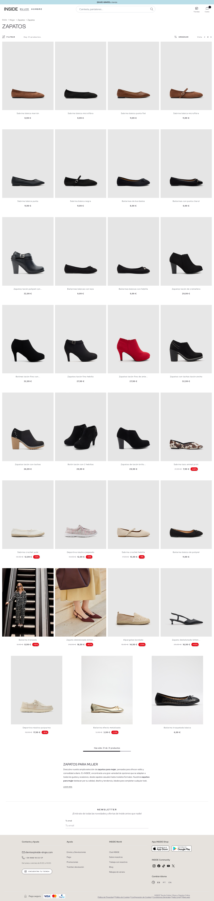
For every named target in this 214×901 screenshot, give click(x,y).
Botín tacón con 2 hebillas (81, 464)
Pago (69, 857)
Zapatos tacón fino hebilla (81, 376)
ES (159, 882)
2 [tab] (6, 44)
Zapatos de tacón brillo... (133, 464)
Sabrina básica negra (80, 201)
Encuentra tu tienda (38, 871)
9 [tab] (69, 570)
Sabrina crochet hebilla (133, 552)
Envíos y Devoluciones (76, 852)
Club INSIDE (114, 852)
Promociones (72, 862)
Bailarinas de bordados (133, 201)
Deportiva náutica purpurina (37, 727)
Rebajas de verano (117, 872)
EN (170, 882)
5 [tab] (11, 44)
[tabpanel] (28, 76)
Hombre (37, 9)
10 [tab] (71, 570)
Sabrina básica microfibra (80, 113)
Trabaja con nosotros (118, 862)
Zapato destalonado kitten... (81, 640)
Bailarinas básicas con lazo (80, 289)
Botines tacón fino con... (28, 376)
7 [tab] (172, 44)
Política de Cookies (122, 897)
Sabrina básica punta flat (133, 113)
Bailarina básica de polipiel (186, 552)
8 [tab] (173, 219)
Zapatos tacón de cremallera (186, 289)
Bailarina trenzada (28, 640)
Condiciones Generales (162, 897)
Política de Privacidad (106, 897)
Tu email (69, 821)
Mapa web (186, 897)
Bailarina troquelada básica (177, 727)
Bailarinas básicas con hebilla (133, 289)
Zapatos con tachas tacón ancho (186, 376)
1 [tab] (5, 44)
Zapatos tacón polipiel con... (28, 289)
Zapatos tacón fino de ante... (133, 376)
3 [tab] (8, 44)
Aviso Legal (176, 897)
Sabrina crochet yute (27, 552)
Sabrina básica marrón (28, 113)
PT (164, 882)
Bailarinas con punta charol (186, 201)
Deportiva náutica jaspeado (80, 552)
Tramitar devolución (75, 867)
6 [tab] (12, 44)
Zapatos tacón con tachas (28, 464)
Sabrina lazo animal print (186, 464)
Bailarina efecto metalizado (107, 727)
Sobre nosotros (116, 857)
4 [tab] (9, 44)
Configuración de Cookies (141, 897)
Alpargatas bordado (133, 640)
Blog (111, 867)
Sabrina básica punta (27, 201)
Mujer (24, 9)
